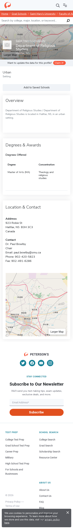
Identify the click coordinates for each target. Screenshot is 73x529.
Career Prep (11, 451)
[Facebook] (32, 363)
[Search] (57, 5)
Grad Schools (19, 13)
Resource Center (48, 457)
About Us (44, 490)
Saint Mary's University (42, 13)
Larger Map (57, 331)
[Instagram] (50, 363)
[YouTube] (41, 363)
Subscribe (36, 412)
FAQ (41, 501)
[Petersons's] (7, 5)
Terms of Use (12, 506)
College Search (47, 439)
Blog (41, 507)
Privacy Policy (13, 501)
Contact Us (45, 496)
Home (4, 13)
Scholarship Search (49, 451)
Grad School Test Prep (17, 445)
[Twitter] (23, 363)
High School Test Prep (17, 463)
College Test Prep (14, 439)
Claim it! (59, 63)
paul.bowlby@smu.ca (27, 252)
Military (9, 457)
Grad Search (46, 445)
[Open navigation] (65, 5)
